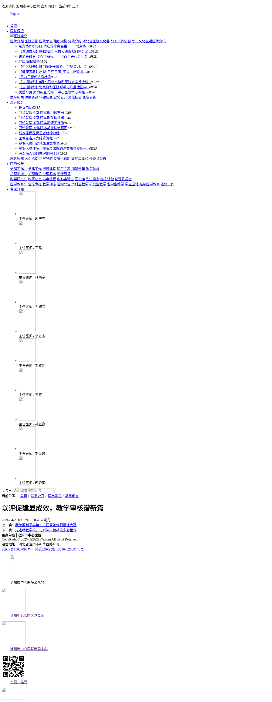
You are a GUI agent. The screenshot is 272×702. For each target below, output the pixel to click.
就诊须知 (17, 158)
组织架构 (60, 41)
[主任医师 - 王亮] (27, 390)
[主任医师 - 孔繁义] (27, 302)
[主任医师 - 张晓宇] (27, 272)
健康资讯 (31, 97)
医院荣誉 (46, 41)
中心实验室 (65, 179)
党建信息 (46, 97)
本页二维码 (18, 682)
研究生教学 (97, 184)
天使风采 (64, 174)
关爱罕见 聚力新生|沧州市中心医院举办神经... (53, 92)
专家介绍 (17, 189)
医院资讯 (159, 41)
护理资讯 (35, 174)
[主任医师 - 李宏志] (27, 331)
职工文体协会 (120, 41)
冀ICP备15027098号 (16, 549)
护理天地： (18, 174)
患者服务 (17, 102)
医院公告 (89, 97)
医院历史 (31, 41)
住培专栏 (35, 184)
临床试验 (107, 179)
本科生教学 (79, 184)
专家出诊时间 (64, 158)
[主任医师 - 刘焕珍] (27, 448)
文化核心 (75, 97)
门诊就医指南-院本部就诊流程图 (43, 128)
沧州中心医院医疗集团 (27, 616)
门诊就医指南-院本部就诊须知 (41, 118)
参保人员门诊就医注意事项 (39, 143)
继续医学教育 (149, 184)
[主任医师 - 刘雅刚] (27, 360)
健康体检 (81, 158)
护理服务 (49, 174)
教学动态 (49, 184)
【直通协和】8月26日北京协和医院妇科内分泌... (55, 51)
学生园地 (132, 184)
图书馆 (80, 179)
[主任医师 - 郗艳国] (27, 478)
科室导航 (46, 158)
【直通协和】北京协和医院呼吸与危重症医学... (54, 87)
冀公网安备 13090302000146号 (61, 549)
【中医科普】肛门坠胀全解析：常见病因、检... (54, 67)
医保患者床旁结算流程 (36, 138)
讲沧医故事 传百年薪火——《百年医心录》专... (54, 56)
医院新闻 (17, 97)
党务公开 (60, 97)
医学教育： (18, 184)
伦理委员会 (123, 179)
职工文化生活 (142, 41)
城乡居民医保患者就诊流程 (39, 133)
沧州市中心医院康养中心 (29, 649)
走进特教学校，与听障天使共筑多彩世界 (45, 530)
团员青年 (78, 169)
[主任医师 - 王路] (27, 243)
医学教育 (55, 496)
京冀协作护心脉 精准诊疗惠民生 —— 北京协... (53, 46)
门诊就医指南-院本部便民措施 (41, 123)
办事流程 (49, 179)
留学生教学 (115, 184)
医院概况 (17, 31)
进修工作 (167, 184)
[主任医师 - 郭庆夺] (27, 214)
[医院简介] (18, 36)
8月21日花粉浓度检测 (35, 77)
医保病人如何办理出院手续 (39, 153)
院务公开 (17, 164)
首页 (13, 26)
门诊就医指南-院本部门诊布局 (41, 112)
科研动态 (35, 179)
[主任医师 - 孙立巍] (27, 419)
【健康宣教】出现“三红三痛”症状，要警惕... (52, 72)
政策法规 (92, 169)
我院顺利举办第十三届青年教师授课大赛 (45, 525)
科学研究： (18, 179)
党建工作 (35, 169)
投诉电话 (25, 107)
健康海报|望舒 (29, 61)
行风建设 (49, 169)
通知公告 (64, 184)
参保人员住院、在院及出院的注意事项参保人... (54, 148)
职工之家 (64, 169)
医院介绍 (17, 41)
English (15, 14)
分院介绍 (75, 41)
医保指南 (31, 158)
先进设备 (92, 179)
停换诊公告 (97, 158)
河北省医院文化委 (96, 41)
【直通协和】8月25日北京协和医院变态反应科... (55, 82)
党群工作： (18, 169)
